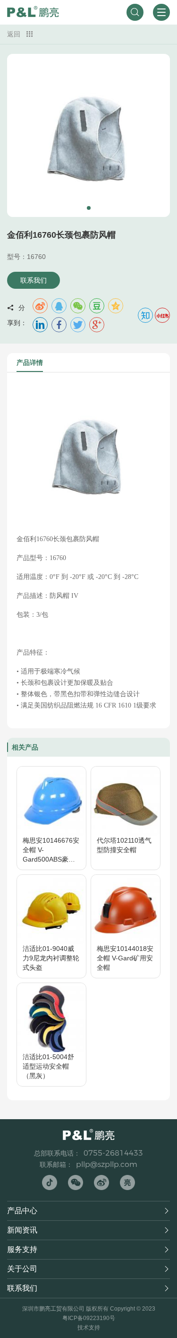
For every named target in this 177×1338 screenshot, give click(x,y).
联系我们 (33, 280)
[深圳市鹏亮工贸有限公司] (33, 12)
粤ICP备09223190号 (88, 1318)
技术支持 (88, 1327)
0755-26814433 (113, 1152)
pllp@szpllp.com (106, 1164)
